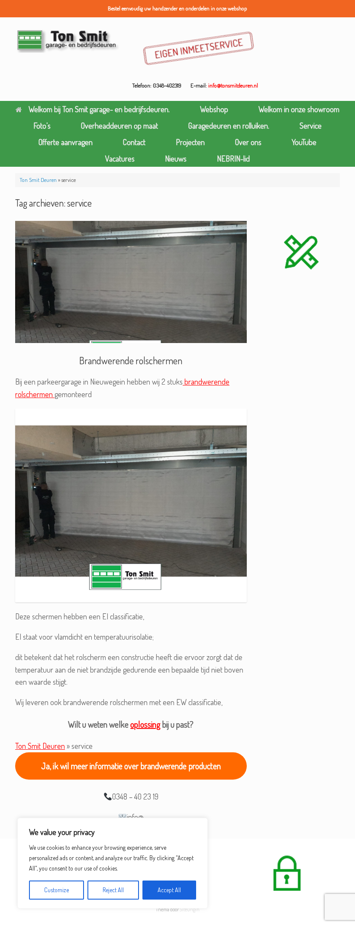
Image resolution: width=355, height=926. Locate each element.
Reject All (113, 890)
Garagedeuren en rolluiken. (228, 125)
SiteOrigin (190, 909)
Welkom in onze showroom (298, 109)
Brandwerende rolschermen (130, 360)
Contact (134, 142)
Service (311, 125)
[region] (112, 863)
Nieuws (176, 158)
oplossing (145, 724)
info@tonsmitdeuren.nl (233, 85)
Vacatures (120, 158)
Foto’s (42, 125)
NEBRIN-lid (233, 158)
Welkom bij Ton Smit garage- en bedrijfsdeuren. (99, 109)
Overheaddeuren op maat (119, 125)
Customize (56, 890)
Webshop (214, 109)
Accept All (169, 890)
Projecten (190, 142)
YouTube (304, 142)
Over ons (248, 142)
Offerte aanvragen (66, 142)
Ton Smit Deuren (38, 179)
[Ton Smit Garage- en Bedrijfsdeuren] (68, 40)
